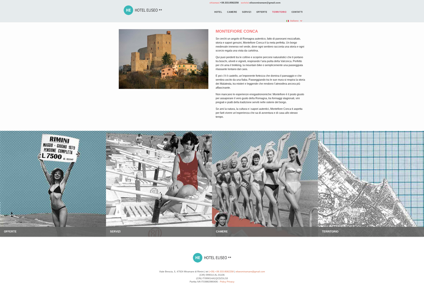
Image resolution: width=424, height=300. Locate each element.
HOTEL (218, 12)
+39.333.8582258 (229, 2)
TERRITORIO (279, 12)
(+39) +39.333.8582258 (221, 271)
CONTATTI (297, 12)
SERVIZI (246, 12)
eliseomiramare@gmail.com (264, 2)
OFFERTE (261, 12)
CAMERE (232, 12)
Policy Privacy (227, 281)
